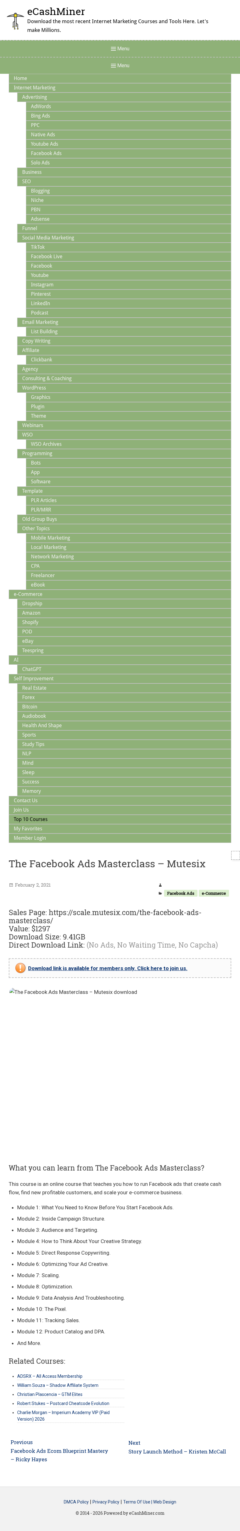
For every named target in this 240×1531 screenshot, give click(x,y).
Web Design (164, 1501)
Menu (122, 49)
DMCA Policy (76, 1501)
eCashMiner (56, 11)
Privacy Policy (105, 1501)
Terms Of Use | (138, 1501)
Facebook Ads (180, 893)
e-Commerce (214, 893)
